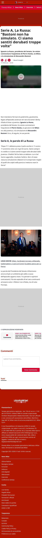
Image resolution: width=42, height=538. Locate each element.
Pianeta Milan (7, 7)
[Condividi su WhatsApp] (2, 60)
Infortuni (4, 469)
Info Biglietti (6, 472)
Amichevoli (5, 500)
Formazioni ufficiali (8, 497)
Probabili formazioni (8, 495)
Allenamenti (5, 474)
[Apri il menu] (3, 2)
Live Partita (5, 490)
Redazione (5, 518)
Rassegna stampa (7, 464)
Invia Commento (30, 370)
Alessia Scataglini (18, 60)
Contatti (4, 521)
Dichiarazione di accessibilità (11, 531)
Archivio (4, 523)
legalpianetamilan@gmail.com (12, 441)
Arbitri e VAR (6, 508)
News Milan (19, 7)
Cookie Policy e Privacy (9, 528)
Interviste (29, 7)
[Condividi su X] (9, 60)
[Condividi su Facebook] (5, 60)
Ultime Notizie (6, 461)
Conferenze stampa (8, 480)
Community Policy (7, 526)
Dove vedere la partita (9, 503)
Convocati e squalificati (9, 505)
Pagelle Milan (6, 492)
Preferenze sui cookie (9, 534)
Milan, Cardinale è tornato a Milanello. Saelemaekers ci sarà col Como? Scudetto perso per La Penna (21, 264)
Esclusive (5, 467)
